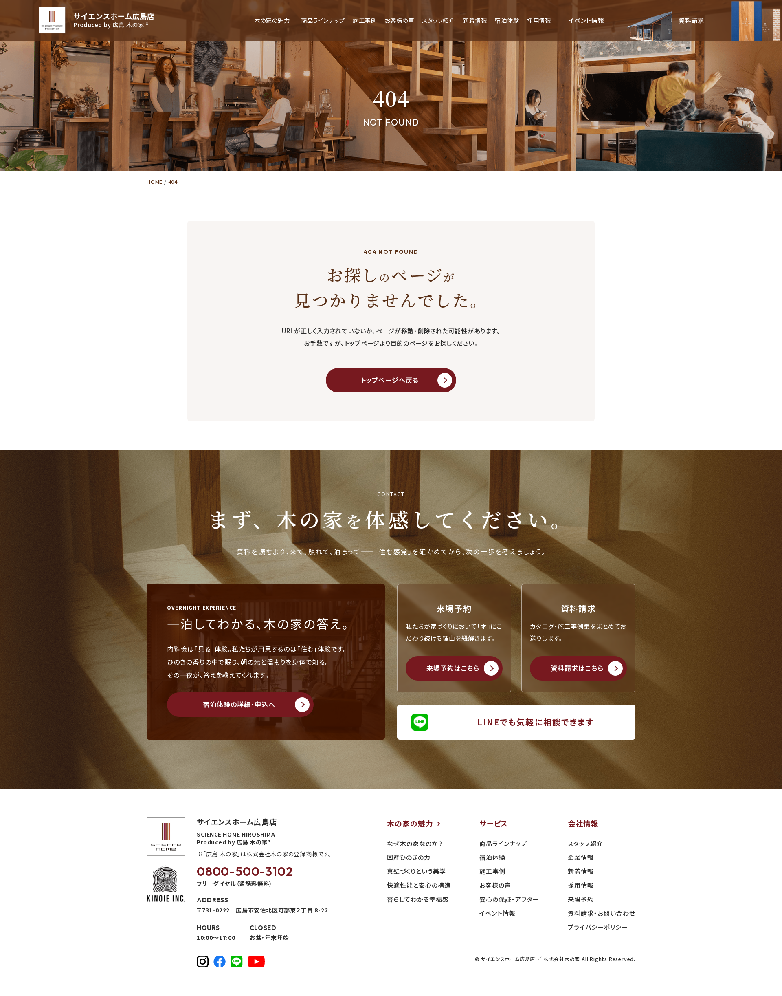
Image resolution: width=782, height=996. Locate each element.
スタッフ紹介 (438, 20)
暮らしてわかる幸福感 (418, 899)
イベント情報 (497, 913)
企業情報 (581, 857)
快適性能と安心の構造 (419, 885)
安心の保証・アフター (509, 899)
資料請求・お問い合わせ (601, 913)
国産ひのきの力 (409, 857)
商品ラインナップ (323, 20)
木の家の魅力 (410, 823)
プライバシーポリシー (598, 927)
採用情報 (539, 20)
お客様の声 (399, 20)
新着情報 (475, 20)
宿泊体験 (507, 20)
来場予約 (581, 899)
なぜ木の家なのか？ (415, 843)
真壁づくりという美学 (416, 871)
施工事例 (365, 20)
